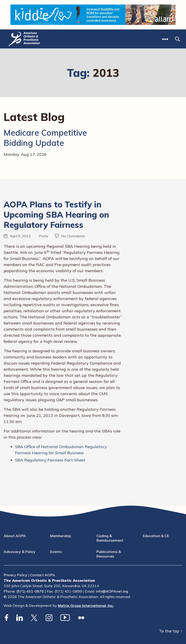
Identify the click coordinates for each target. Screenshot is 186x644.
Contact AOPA (42, 575)
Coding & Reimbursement (109, 538)
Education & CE (156, 535)
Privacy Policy (15, 575)
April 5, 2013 (20, 236)
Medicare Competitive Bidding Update (45, 137)
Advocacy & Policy (19, 551)
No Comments (73, 236)
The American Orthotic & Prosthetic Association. (58, 596)
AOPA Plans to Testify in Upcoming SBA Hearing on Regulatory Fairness (56, 214)
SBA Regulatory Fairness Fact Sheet (50, 460)
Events (56, 551)
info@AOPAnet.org (112, 591)
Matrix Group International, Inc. (86, 605)
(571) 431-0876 (30, 591)
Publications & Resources (108, 553)
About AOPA (15, 535)
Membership (60, 535)
